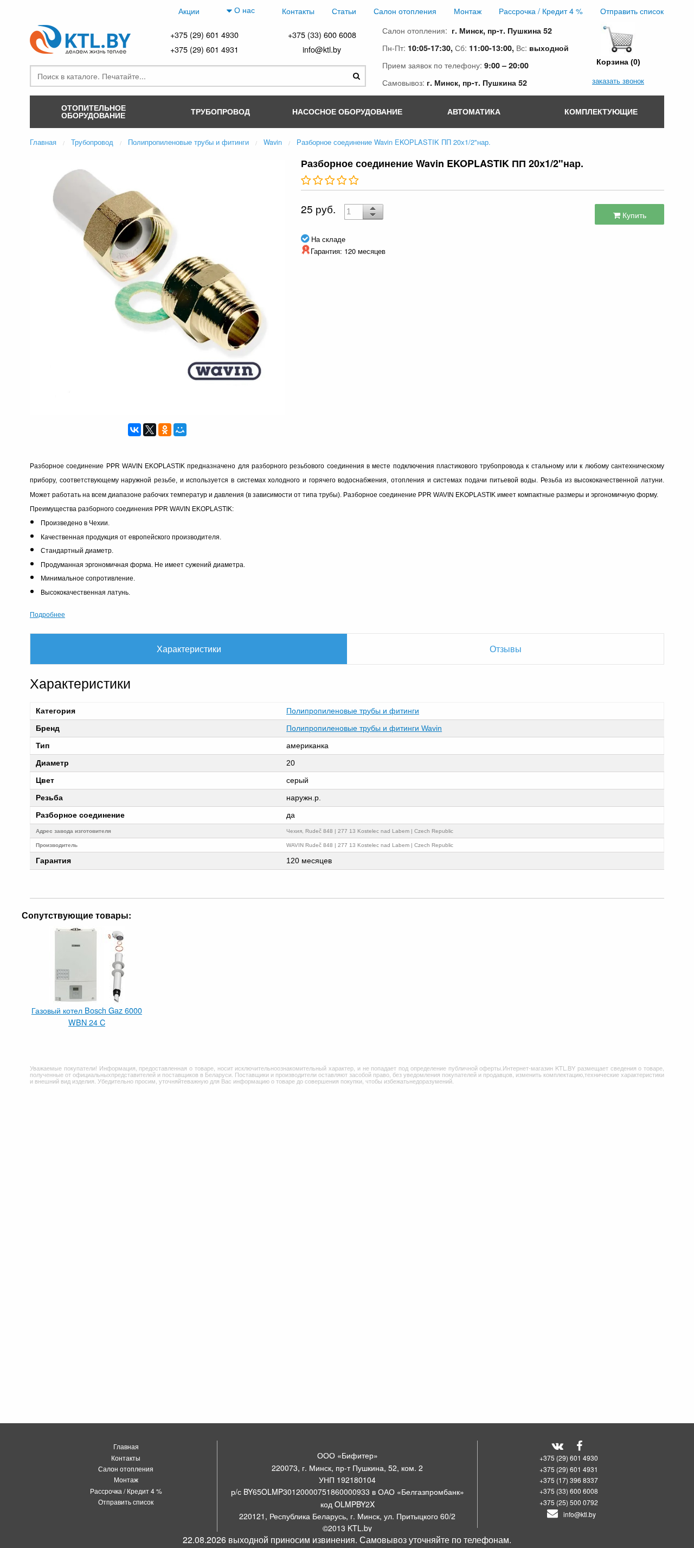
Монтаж (467, 10)
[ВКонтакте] (134, 429)
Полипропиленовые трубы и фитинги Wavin (364, 728)
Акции (189, 10)
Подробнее (47, 614)
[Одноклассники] (164, 429)
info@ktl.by (322, 49)
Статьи (344, 10)
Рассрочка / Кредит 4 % (541, 10)
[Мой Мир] (180, 429)
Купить (633, 214)
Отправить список (632, 10)
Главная (126, 1446)
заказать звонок (618, 80)
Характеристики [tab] (189, 648)
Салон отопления (405, 10)
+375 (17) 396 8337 (568, 1480)
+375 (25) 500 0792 (568, 1502)
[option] (157, 286)
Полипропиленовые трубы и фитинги (352, 710)
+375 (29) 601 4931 (204, 49)
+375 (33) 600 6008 (322, 34)
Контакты (298, 10)
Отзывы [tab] (506, 648)
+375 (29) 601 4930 (204, 34)
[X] (149, 429)
